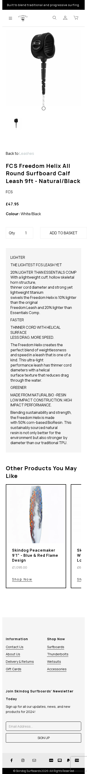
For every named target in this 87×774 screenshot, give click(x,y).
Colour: (13, 213)
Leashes (26, 153)
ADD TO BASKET (63, 232)
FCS (9, 191)
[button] (13, 93)
